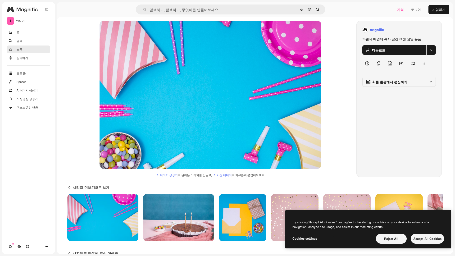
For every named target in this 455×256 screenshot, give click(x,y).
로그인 (416, 9)
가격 (400, 9)
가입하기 (439, 9)
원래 (126, 29)
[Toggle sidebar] (46, 9)
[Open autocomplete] (142, 9)
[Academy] (19, 246)
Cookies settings (304, 238)
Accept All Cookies (427, 238)
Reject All (391, 238)
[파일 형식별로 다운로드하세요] (431, 50)
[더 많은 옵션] (424, 63)
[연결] (10, 246)
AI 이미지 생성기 (167, 175)
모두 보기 (102, 187)
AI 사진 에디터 (223, 175)
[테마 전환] (27, 246)
